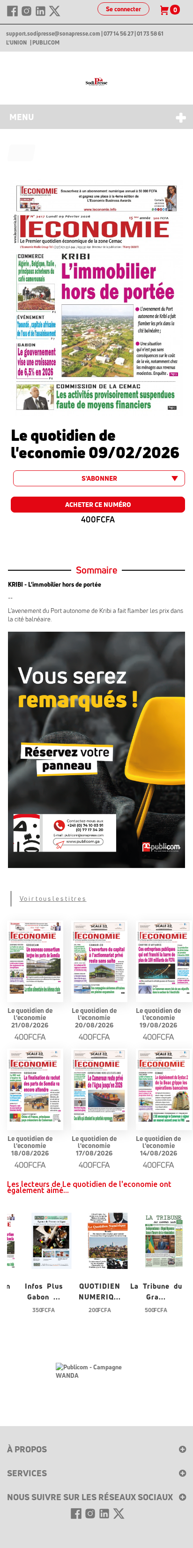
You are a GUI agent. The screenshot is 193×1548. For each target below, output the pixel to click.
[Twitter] (54, 15)
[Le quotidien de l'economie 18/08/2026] (35, 1086)
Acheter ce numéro (98, 504)
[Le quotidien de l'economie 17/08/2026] (99, 1086)
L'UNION (16, 42)
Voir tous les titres (53, 898)
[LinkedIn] (41, 15)
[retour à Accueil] (22, 152)
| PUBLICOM (44, 42)
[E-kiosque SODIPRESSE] (96, 81)
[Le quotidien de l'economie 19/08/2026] (164, 958)
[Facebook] (13, 15)
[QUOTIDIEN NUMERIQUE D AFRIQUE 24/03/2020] (108, 1239)
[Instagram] (27, 15)
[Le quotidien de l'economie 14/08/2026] (164, 1086)
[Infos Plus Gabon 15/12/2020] (51, 1239)
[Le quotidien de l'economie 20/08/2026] (99, 958)
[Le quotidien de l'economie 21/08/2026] (35, 958)
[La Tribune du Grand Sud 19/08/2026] (164, 1239)
